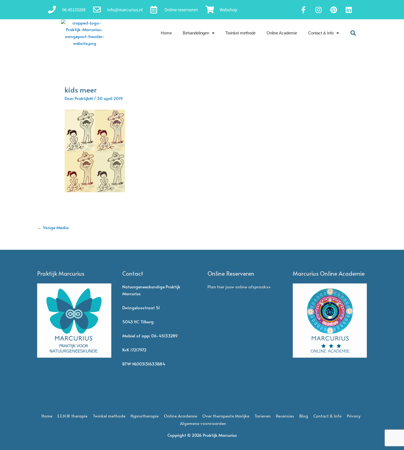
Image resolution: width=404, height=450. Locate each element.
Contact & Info (321, 33)
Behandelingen (196, 33)
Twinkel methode (240, 33)
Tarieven (262, 416)
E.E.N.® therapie (72, 416)
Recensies (285, 416)
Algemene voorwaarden (203, 423)
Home (166, 33)
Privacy (353, 416)
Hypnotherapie (145, 416)
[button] (353, 33)
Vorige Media (53, 227)
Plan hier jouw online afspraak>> (239, 286)
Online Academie (282, 33)
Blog (303, 416)
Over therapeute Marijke (225, 416)
